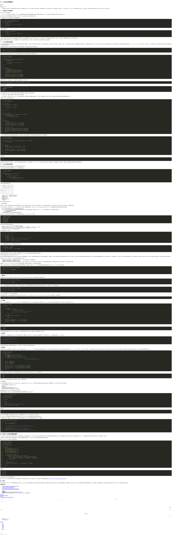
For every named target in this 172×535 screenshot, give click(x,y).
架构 (3, 525)
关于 (3, 528)
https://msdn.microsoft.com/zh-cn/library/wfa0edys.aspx (11, 489)
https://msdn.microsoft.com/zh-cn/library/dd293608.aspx (58, 478)
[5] (7, 345)
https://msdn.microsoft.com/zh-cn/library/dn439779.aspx (11, 488)
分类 (3, 527)
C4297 (37, 335)
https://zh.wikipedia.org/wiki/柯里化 (8, 487)
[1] (64, 14)
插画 (3, 526)
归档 (3, 524)
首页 (3, 523)
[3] (70, 96)
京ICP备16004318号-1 (5, 519)
